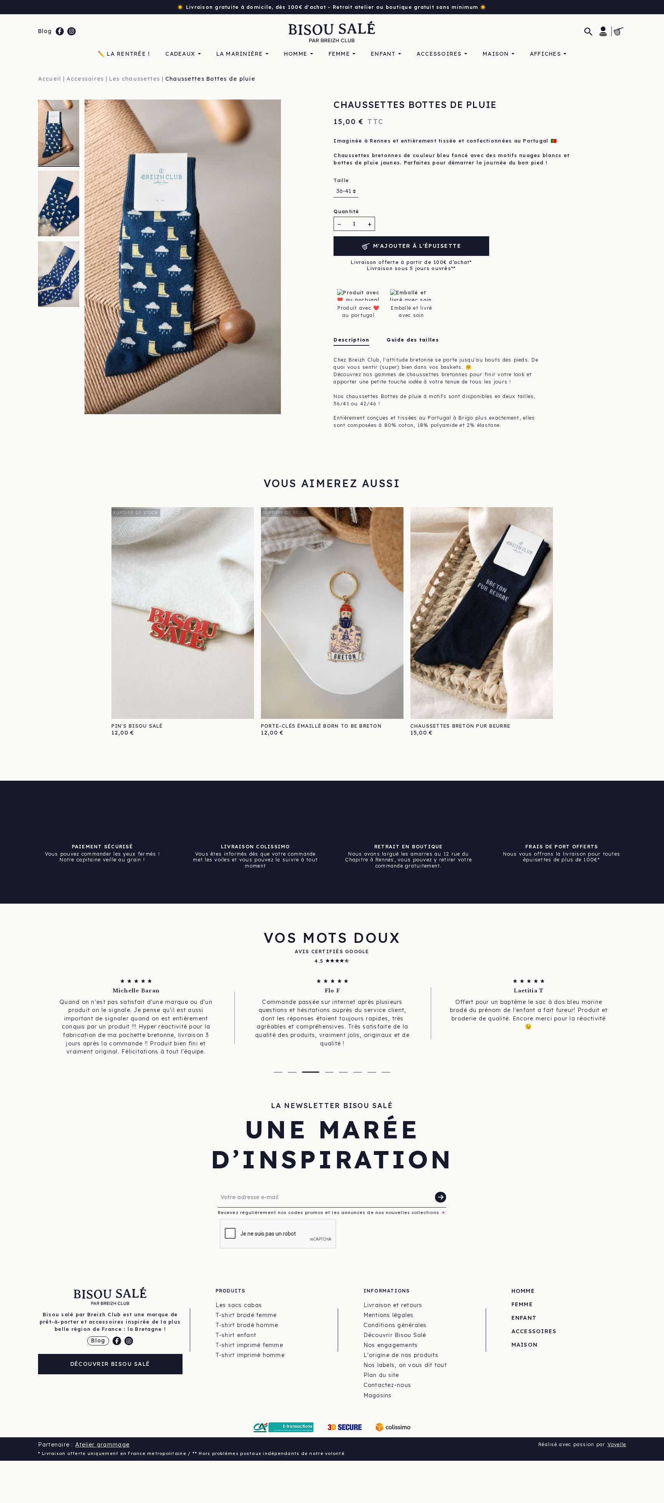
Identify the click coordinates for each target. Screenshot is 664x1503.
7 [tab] (371, 1072)
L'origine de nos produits (401, 1355)
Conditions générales (395, 1325)
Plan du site (381, 1375)
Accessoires (534, 1331)
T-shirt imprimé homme (250, 1355)
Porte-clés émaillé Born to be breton (321, 726)
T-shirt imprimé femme (249, 1345)
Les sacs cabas (239, 1305)
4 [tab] (329, 1072)
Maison (524, 1344)
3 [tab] (310, 1072)
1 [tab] (278, 1072)
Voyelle (617, 1444)
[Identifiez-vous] (603, 31)
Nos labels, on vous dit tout (405, 1365)
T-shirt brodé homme (247, 1325)
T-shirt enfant (236, 1335)
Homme (523, 1290)
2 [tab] (292, 1072)
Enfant (524, 1317)
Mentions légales (389, 1315)
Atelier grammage (102, 1444)
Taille (341, 180)
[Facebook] (60, 31)
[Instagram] (71, 31)
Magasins (378, 1395)
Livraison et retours (393, 1305)
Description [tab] (351, 340)
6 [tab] (357, 1072)
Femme (522, 1304)
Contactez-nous (388, 1385)
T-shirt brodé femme (246, 1315)
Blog (45, 31)
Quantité (346, 211)
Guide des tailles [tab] (412, 340)
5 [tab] (343, 1072)
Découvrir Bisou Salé (110, 1363)
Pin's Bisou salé (137, 726)
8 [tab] (386, 1072)
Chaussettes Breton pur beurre (460, 726)
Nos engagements (391, 1345)
